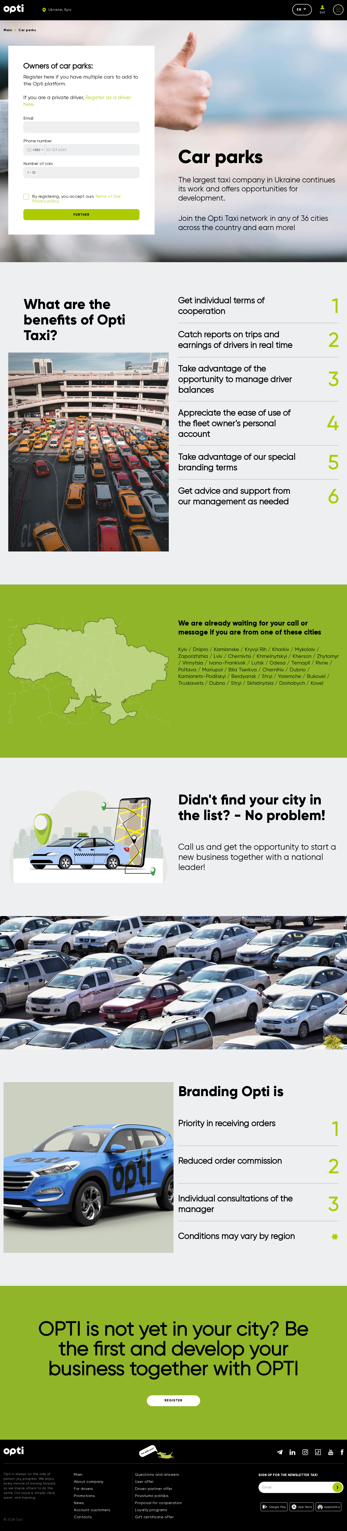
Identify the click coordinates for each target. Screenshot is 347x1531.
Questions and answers (157, 1474)
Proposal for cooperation (158, 1503)
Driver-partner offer (153, 1488)
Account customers (92, 1510)
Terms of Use (108, 196)
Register (173, 1400)
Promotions (84, 1495)
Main (78, 1474)
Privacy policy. (45, 201)
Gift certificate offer (154, 1517)
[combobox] (34, 149)
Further (81, 215)
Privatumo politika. (152, 1495)
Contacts (83, 1517)
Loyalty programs (151, 1510)
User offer (144, 1481)
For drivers (83, 1488)
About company (89, 1481)
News (79, 1503)
